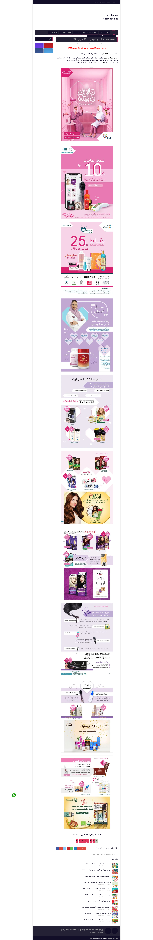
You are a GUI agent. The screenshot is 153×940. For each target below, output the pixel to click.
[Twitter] (48, 50)
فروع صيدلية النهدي (98, 62)
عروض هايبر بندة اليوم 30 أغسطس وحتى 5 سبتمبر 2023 (97, 919)
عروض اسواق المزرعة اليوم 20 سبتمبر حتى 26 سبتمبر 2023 (96, 870)
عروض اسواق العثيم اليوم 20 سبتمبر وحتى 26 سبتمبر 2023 (97, 888)
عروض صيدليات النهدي (111, 58)
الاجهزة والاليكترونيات (90, 32)
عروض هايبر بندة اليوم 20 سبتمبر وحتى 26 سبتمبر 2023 (97, 882)
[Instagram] (39, 45)
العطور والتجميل (65, 32)
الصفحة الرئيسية (98, 44)
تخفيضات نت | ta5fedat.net (100, 938)
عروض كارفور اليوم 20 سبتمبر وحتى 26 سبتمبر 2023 (98, 876)
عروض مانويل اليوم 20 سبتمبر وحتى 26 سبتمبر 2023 (98, 863)
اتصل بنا (97, 2)
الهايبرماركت (104, 32)
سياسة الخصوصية (106, 2)
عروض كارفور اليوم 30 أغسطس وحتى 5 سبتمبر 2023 (98, 913)
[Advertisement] (64, 17)
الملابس (76, 32)
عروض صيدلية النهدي (108, 54)
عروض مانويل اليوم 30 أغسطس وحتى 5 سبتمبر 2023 (98, 901)
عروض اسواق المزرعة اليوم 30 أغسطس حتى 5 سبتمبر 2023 (96, 907)
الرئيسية (115, 2)
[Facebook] (39, 50)
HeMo (108, 865)
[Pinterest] (48, 45)
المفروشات (53, 32)
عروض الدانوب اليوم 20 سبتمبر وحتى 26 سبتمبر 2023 (98, 894)
